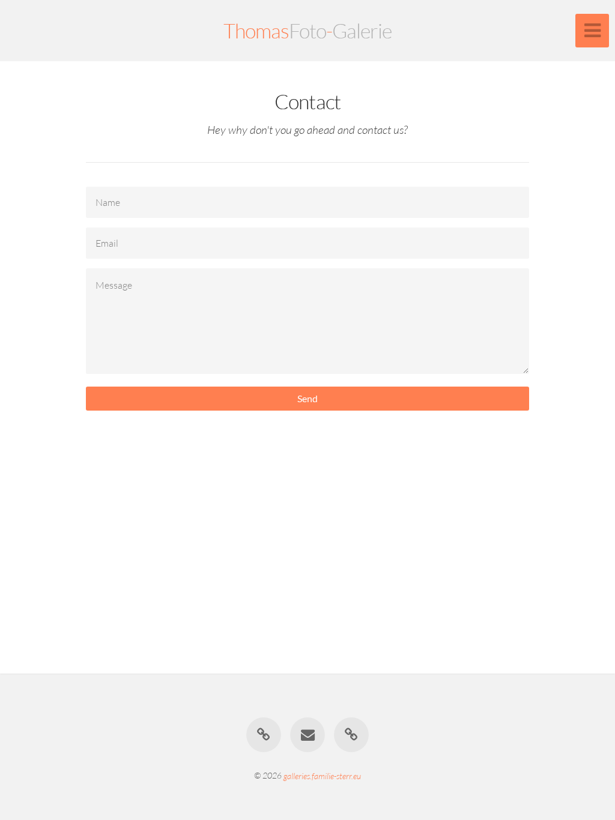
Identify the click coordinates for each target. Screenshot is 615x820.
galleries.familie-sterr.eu (322, 775)
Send (307, 398)
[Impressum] (352, 734)
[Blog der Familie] (263, 734)
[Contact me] (307, 734)
